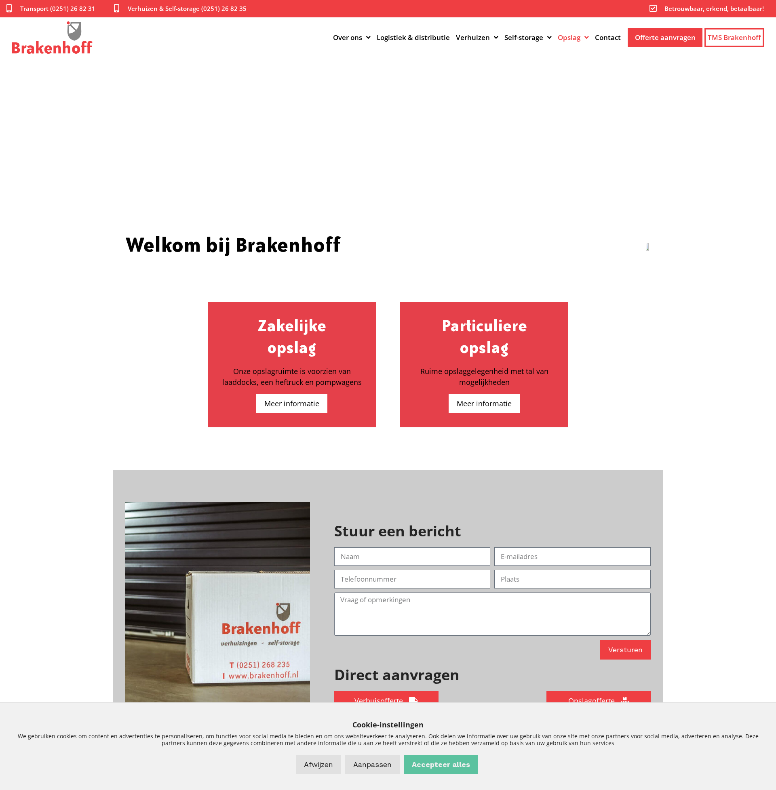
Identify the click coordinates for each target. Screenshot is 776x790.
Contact (608, 37)
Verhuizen (473, 37)
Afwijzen (318, 764)
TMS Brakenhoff (734, 37)
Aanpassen (372, 764)
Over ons (347, 37)
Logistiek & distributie (413, 37)
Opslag (569, 37)
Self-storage (523, 37)
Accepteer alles (441, 764)
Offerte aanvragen (665, 37)
